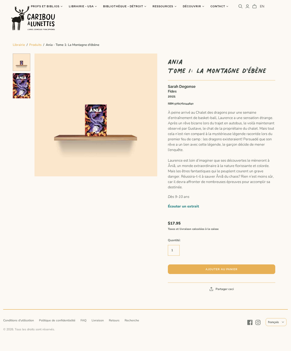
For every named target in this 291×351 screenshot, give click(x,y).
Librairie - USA (81, 6)
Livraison (98, 320)
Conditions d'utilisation (18, 320)
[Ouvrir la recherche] (240, 6)
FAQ (83, 320)
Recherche (132, 320)
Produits (35, 45)
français (273, 322)
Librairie (19, 45)
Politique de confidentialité (57, 320)
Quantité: (174, 240)
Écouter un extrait (183, 206)
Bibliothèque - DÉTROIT (123, 6)
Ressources (163, 6)
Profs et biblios (45, 6)
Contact (217, 6)
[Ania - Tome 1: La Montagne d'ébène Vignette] (21, 62)
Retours (114, 320)
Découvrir (192, 6)
